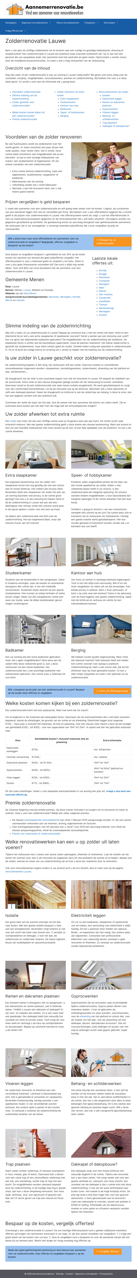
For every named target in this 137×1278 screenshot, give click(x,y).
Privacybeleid (106, 1274)
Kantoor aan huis (69, 105)
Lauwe (27, 290)
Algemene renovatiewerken (35, 22)
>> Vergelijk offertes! (107, 1251)
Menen (102, 291)
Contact (69, 1274)
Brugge (103, 274)
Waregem (104, 284)
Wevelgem (65, 297)
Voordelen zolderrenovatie (26, 92)
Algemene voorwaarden (86, 1274)
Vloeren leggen (110, 112)
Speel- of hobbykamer (72, 112)
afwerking (85, 1016)
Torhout (103, 304)
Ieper (101, 287)
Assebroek (105, 297)
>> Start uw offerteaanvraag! (112, 691)
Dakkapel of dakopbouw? (116, 126)
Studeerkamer (68, 102)
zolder (13, 421)
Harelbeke (104, 301)
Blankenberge (106, 308)
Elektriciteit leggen (112, 98)
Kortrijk (76, 297)
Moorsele (54, 297)
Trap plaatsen (109, 122)
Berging (64, 116)
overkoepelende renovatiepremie (42, 820)
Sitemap (60, 1274)
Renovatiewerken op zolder (113, 92)
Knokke (103, 315)
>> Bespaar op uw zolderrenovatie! (106, 242)
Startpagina (10, 22)
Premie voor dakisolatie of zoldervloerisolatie (36, 833)
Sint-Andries (106, 294)
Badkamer (65, 109)
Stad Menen (30, 293)
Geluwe (20, 300)
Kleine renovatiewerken (68, 22)
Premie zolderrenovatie (24, 119)
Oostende (104, 280)
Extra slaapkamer (69, 98)
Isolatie (106, 95)
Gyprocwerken (110, 109)
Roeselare (104, 277)
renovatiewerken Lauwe (18, 871)
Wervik (8, 300)
